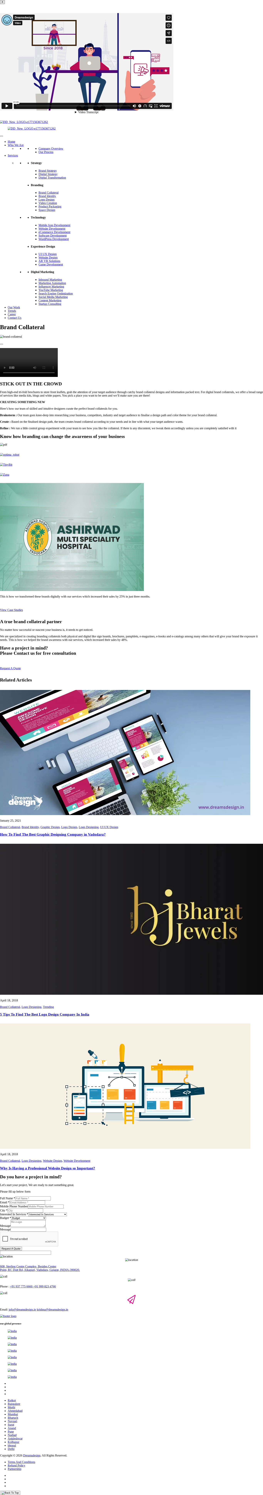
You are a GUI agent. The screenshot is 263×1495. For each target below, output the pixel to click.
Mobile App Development (54, 225)
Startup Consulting (50, 304)
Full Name (7, 1198)
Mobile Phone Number (14, 1206)
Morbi (11, 1407)
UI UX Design (48, 254)
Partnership (14, 1469)
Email (4, 1202)
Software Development (53, 235)
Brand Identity (47, 196)
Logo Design (46, 199)
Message (5, 1225)
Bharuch (13, 1417)
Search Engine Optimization (56, 293)
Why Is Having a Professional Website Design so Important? (47, 1168)
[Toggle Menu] (1, 136)
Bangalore (14, 1403)
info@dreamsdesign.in (22, 1309)
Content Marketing (50, 300)
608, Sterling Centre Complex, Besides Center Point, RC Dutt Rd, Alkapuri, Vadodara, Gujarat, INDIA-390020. (40, 1268)
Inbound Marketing (50, 279)
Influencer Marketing (51, 286)
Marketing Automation (52, 283)
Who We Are (16, 145)
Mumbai (13, 1414)
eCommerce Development (54, 232)
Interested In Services (14, 1214)
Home (11, 141)
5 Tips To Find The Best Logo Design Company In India (44, 1014)
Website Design (48, 257)
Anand (12, 1428)
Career (12, 314)
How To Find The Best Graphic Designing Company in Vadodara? (53, 834)
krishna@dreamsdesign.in (52, 1309)
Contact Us (14, 317)
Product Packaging (50, 206)
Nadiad (12, 1435)
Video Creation (48, 203)
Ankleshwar (15, 1438)
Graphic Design (50, 827)
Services (13, 155)
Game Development (51, 264)
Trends (12, 310)
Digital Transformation (52, 177)
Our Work (14, 307)
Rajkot (12, 1400)
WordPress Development (54, 239)
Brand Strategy (48, 170)
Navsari (12, 1421)
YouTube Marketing (51, 290)
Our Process (46, 152)
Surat (11, 1424)
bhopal (12, 1445)
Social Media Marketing (53, 297)
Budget (5, 1218)
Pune (11, 1431)
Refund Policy (16, 1465)
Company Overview (51, 148)
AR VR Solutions (49, 261)
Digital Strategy (48, 174)
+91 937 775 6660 (21, 1286)
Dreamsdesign (31, 1455)
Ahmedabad (15, 1410)
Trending (48, 1007)
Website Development (52, 228)
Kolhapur (13, 1442)
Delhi (11, 1449)
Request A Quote (11, 1248)
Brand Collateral (49, 192)
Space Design (47, 210)
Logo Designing (89, 827)
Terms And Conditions (21, 1462)
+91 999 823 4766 (44, 1286)
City (4, 1210)
